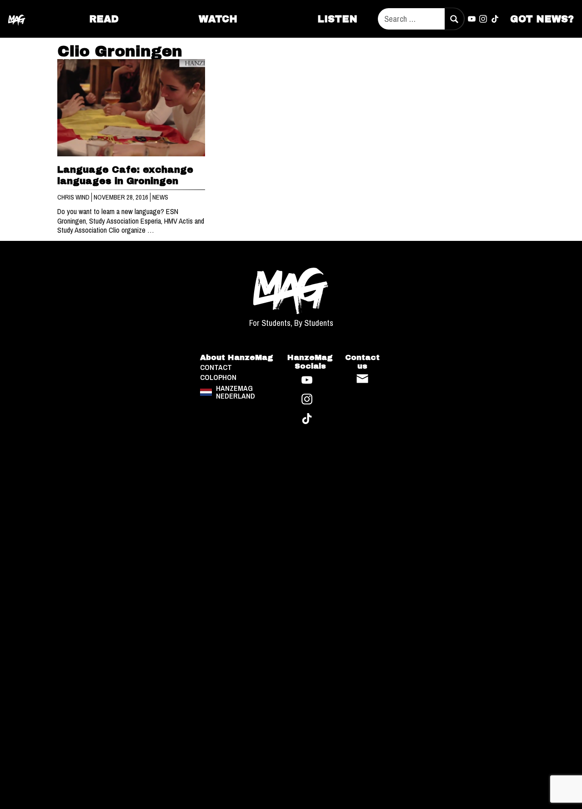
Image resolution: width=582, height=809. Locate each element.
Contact (362, 379)
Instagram (483, 19)
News (160, 197)
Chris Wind (74, 197)
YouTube (471, 19)
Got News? (542, 19)
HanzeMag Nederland (235, 392)
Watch (218, 19)
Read (104, 19)
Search (454, 19)
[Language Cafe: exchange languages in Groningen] (131, 108)
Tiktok (495, 19)
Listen (337, 19)
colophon (218, 377)
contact (216, 367)
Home (17, 19)
